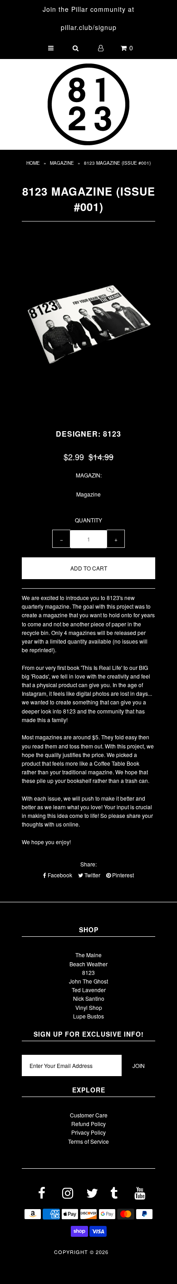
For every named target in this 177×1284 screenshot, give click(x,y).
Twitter (91, 875)
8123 (88, 972)
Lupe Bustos (88, 1016)
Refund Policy (88, 1123)
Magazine (62, 163)
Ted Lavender (89, 990)
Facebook (59, 875)
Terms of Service (88, 1141)
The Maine (88, 955)
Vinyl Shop (88, 1007)
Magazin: (89, 475)
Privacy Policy (88, 1132)
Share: (88, 864)
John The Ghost (88, 981)
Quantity (88, 520)
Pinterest (122, 875)
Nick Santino (88, 998)
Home (33, 163)
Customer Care (89, 1115)
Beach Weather (88, 964)
